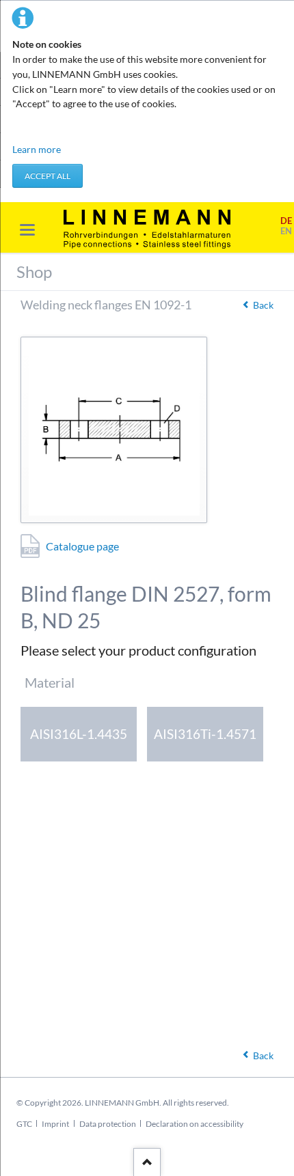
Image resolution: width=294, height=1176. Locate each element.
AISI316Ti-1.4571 (205, 734)
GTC (24, 1124)
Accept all (47, 176)
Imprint (55, 1124)
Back (263, 305)
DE (286, 221)
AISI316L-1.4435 (78, 734)
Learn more (36, 149)
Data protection (107, 1124)
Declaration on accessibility (194, 1124)
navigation (27, 229)
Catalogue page (82, 546)
